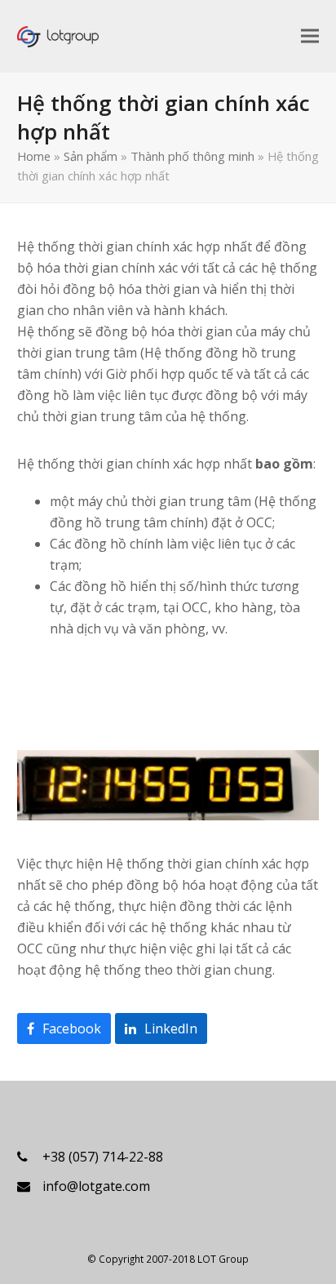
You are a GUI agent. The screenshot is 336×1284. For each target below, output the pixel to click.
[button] (310, 35)
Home (34, 156)
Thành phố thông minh (192, 156)
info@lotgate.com (96, 1186)
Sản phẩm (90, 156)
